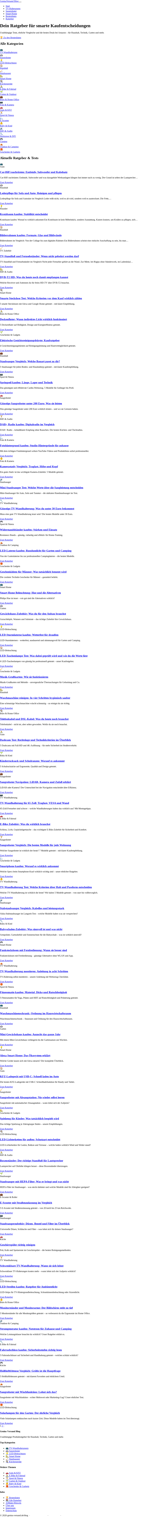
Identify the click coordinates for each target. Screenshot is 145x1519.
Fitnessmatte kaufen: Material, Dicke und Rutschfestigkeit (33, 992)
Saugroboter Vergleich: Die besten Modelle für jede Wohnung (35, 845)
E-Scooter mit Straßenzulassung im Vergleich (26, 1202)
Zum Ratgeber (6, 182)
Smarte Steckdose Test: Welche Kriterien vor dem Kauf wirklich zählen (41, 298)
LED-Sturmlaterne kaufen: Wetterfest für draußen (29, 634)
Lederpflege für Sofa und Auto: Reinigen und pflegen (31, 193)
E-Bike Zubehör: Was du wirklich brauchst (25, 824)
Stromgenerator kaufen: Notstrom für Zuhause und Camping (36, 1328)
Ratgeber (10, 19)
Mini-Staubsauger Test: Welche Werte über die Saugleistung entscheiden (41, 487)
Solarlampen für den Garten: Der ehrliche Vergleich (30, 1412)
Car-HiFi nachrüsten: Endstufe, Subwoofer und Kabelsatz (33, 172)
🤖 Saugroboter (13, 1451)
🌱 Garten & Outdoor (15, 1481)
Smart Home (11, 13)
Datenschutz (11, 1510)
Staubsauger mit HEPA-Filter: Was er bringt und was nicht (34, 1181)
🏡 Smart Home (13, 1456)
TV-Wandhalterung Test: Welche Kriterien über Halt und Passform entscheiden (46, 887)
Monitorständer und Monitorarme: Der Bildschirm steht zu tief (36, 1307)
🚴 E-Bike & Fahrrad (15, 1475)
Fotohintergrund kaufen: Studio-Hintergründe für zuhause (34, 445)
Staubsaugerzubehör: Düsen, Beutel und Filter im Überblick (35, 1223)
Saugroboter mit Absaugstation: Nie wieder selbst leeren (32, 1097)
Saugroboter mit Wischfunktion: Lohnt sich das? (28, 1391)
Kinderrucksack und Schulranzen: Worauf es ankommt (32, 760)
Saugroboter (11, 11)
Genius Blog (9, 1)
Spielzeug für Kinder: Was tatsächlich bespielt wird (29, 1118)
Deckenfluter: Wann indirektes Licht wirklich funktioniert (33, 319)
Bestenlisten (11, 16)
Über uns (10, 1505)
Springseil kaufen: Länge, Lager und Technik (26, 382)
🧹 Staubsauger (13, 1459)
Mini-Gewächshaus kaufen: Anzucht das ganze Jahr (30, 1034)
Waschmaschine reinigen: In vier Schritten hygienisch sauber (35, 697)
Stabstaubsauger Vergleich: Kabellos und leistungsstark (32, 908)
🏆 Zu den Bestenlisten (10, 37)
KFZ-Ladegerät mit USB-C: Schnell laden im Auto (29, 1076)
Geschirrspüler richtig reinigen (17, 1244)
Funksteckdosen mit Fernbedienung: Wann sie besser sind (33, 950)
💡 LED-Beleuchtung (16, 1453)
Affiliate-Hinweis (13, 1503)
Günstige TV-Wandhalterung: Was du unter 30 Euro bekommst (37, 508)
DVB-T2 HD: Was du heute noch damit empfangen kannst (34, 277)
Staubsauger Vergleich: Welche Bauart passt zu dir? (30, 361)
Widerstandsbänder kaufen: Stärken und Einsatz (28, 529)
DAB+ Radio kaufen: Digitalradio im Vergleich (27, 424)
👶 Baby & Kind (13, 1483)
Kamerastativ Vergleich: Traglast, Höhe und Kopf (29, 466)
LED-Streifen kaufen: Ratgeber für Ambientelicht (28, 1286)
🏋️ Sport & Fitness (14, 1478)
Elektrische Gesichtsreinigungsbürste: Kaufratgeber (30, 340)
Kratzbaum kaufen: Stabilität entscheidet (24, 214)
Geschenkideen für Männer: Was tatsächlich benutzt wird (33, 571)
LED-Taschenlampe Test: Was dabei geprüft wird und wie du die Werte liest (44, 655)
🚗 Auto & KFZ (13, 1473)
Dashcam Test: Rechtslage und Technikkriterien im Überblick (35, 739)
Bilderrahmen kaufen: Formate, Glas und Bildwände (31, 235)
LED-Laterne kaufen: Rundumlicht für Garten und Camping (36, 550)
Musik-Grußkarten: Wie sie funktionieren (24, 676)
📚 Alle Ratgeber (13, 1500)
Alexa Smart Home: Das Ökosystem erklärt (25, 1055)
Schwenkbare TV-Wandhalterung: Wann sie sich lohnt (31, 1265)
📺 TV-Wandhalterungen (17, 1448)
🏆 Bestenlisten (13, 1497)
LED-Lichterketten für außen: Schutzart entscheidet (30, 1139)
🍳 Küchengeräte (14, 1461)
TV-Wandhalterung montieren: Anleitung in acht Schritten (34, 971)
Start (8, 6)
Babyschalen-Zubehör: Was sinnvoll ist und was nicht (31, 929)
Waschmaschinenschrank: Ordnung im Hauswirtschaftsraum (35, 1013)
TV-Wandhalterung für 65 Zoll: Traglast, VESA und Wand (34, 803)
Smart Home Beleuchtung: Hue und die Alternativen (30, 592)
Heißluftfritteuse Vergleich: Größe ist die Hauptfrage (30, 1370)
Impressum (10, 1508)
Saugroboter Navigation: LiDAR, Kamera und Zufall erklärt (35, 782)
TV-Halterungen (13, 8)
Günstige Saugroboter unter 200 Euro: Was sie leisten (31, 403)
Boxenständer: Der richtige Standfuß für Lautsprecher (31, 1160)
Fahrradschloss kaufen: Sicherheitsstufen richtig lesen (31, 1349)
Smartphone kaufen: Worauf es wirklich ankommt (29, 866)
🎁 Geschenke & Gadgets (17, 1486)
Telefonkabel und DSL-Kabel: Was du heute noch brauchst (34, 718)
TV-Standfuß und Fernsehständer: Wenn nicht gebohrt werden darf (39, 256)
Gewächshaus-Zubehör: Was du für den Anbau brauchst (33, 613)
